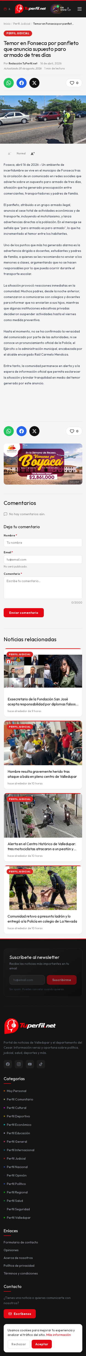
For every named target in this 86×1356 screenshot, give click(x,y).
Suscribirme (61, 980)
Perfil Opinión (17, 1175)
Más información (58, 1335)
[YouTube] (30, 1064)
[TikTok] (41, 1064)
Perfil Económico (19, 1125)
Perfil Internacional (20, 1150)
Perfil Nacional (17, 1167)
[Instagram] (19, 1064)
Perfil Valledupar (19, 1218)
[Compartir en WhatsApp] (9, 83)
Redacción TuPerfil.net (23, 63)
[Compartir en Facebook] (22, 83)
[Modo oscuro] (69, 9)
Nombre (10, 535)
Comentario (13, 573)
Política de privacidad (19, 1266)
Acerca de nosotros (18, 1258)
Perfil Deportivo (18, 1116)
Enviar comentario (23, 613)
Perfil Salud (15, 1201)
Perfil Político (16, 1184)
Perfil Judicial (21, 23)
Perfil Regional (17, 1192)
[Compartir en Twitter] (34, 83)
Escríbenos (22, 1314)
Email (8, 552)
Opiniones (11, 1250)
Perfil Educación (18, 1133)
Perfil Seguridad (18, 1209)
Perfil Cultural (16, 1108)
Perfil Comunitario (20, 1099)
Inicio (7, 23)
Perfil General (17, 1142)
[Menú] (79, 8)
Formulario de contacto (21, 1242)
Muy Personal (16, 1091)
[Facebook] (8, 1064)
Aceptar (41, 1344)
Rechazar (18, 1344)
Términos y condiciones (21, 1273)
